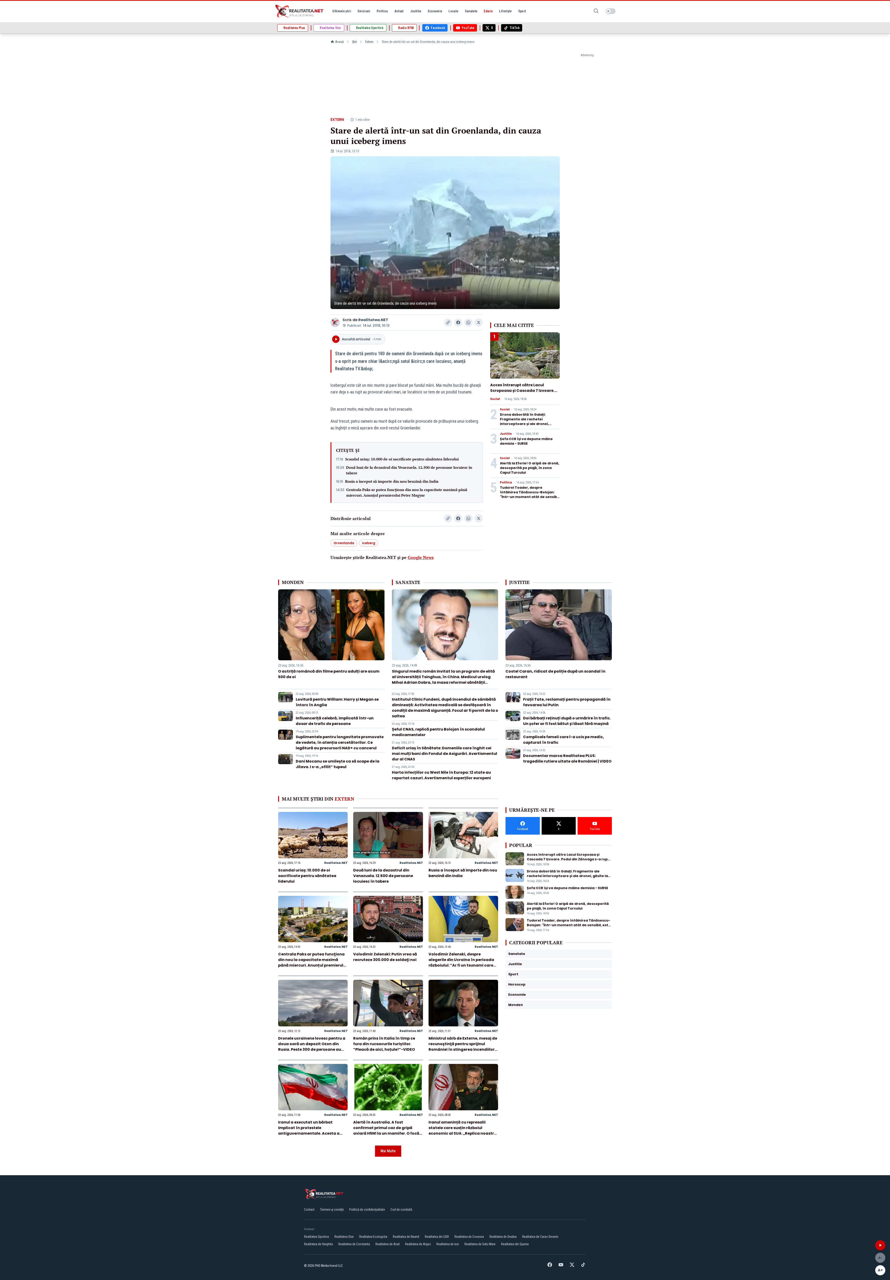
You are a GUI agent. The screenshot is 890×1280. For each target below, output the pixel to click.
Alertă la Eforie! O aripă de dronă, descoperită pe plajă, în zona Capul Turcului (529, 468)
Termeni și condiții (332, 1209)
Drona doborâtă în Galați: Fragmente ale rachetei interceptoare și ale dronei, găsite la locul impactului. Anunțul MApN (524, 423)
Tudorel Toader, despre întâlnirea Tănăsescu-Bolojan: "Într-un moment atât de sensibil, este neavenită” (530, 494)
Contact (309, 1209)
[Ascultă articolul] (880, 1245)
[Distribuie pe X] (478, 322)
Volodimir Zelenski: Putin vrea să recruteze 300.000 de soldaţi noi (385, 956)
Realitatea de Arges (418, 1244)
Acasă (339, 42)
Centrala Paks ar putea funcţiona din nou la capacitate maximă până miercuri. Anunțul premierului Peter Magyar (406, 492)
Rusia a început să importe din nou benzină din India (392, 481)
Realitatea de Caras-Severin (540, 1237)
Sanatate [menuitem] (471, 11)
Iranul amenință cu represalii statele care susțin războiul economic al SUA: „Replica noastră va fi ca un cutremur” (462, 1131)
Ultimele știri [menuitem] (341, 11)
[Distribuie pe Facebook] (458, 322)
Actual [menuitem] (399, 11)
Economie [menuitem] (435, 11)
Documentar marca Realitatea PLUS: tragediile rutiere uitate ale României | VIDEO (567, 758)
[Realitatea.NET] (299, 11)
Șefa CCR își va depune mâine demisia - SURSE (526, 441)
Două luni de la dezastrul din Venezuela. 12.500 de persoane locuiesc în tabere (409, 470)
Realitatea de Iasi (447, 1244)
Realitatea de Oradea (503, 1237)
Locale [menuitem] (453, 11)
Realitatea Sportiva (316, 1237)
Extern (369, 42)
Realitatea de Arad (387, 1244)
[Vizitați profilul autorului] (335, 322)
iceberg (368, 543)
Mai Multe (388, 1151)
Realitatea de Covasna (469, 1237)
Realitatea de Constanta (354, 1244)
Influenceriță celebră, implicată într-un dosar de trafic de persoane (335, 720)
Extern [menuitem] (488, 11)
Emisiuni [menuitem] (364, 11)
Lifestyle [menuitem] (505, 11)
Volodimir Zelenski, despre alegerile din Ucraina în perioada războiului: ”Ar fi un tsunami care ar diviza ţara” (461, 962)
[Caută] (596, 11)
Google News (421, 557)
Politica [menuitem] (382, 11)
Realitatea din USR (437, 1237)
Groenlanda (344, 543)
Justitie (506, 434)
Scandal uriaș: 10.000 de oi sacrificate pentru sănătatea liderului (402, 459)
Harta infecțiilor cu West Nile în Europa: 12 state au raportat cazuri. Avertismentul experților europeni (441, 775)
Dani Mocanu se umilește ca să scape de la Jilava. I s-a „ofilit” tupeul (337, 764)
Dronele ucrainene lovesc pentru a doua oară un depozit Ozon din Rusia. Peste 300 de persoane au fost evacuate (311, 1047)
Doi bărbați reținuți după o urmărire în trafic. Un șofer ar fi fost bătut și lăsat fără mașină (567, 720)
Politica (506, 482)
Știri (354, 42)
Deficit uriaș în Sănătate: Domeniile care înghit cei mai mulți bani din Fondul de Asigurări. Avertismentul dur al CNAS (444, 753)
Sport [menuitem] (522, 11)
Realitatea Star (344, 1237)
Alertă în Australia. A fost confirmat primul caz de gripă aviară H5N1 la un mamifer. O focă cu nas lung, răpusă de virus (386, 1131)
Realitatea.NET (373, 319)
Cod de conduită (401, 1209)
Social (495, 399)
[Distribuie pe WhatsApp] (468, 322)
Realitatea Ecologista (373, 1237)
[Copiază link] (448, 322)
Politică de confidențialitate (367, 1209)
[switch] (610, 11)
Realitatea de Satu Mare (480, 1244)
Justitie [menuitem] (415, 11)
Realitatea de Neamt (406, 1237)
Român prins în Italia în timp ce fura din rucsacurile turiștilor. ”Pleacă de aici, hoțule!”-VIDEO (384, 1044)
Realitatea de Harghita (318, 1244)
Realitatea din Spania (515, 1244)
